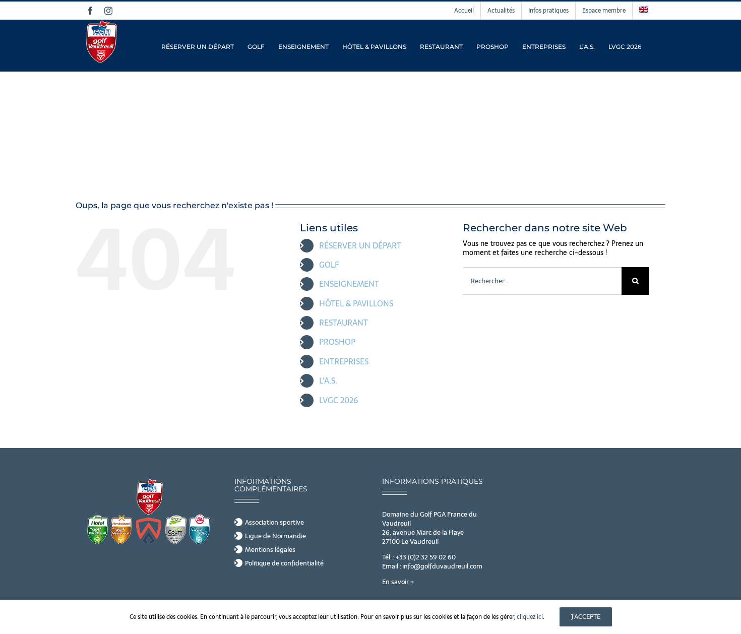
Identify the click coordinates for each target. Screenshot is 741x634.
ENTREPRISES (343, 361)
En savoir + (398, 582)
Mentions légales (270, 549)
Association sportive (274, 522)
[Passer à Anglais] (644, 10)
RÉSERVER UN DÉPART (360, 245)
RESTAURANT (343, 322)
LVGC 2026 (338, 400)
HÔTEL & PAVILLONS (356, 303)
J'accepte (585, 616)
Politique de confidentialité (284, 563)
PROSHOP (337, 341)
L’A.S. (328, 380)
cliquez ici (530, 617)
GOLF (329, 264)
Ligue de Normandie (275, 536)
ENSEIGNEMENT (349, 283)
